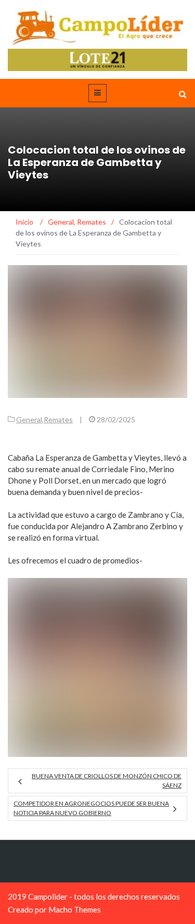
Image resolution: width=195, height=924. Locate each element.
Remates (58, 419)
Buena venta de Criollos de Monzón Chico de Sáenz (106, 780)
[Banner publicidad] (97, 58)
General (29, 419)
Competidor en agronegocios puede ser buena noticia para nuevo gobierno (91, 808)
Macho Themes (74, 909)
